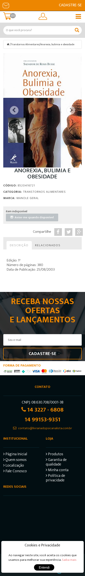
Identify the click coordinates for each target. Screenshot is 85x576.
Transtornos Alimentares (25, 44)
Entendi (44, 567)
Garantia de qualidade (56, 463)
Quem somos (16, 460)
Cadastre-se (70, 5)
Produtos (55, 454)
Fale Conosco (16, 471)
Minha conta (57, 470)
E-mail (6, 5)
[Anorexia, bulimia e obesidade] (42, 110)
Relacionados (48, 245)
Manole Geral (27, 198)
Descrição (19, 245)
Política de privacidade (55, 479)
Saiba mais (69, 560)
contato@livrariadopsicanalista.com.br (45, 428)
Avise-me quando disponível (33, 217)
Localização (14, 466)
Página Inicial (16, 454)
